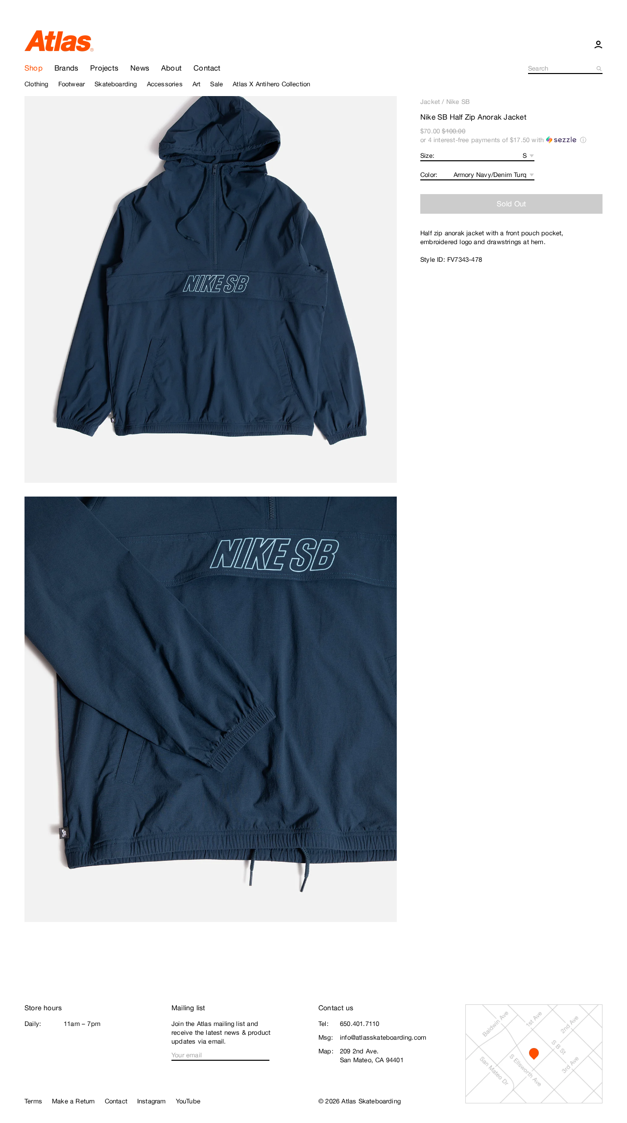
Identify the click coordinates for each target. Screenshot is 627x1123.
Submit (599, 68)
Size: (427, 155)
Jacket (430, 101)
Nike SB (458, 101)
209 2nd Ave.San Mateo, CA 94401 (372, 1056)
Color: (428, 174)
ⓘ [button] (583, 140)
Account (598, 44)
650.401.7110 (359, 1023)
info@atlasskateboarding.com (383, 1037)
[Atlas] (59, 40)
